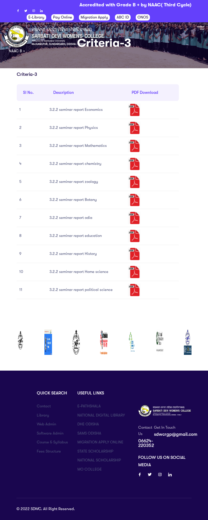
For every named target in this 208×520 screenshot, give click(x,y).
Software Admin (50, 433)
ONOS (142, 17)
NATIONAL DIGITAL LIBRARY (101, 415)
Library (43, 415)
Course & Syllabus (52, 442)
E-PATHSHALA (89, 406)
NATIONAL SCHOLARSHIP (99, 460)
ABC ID (123, 17)
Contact (44, 406)
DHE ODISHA (88, 424)
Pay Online (62, 17)
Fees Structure (49, 451)
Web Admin (46, 424)
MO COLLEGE (89, 469)
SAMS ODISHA (89, 433)
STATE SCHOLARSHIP (95, 451)
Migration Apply (94, 17)
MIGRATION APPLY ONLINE (100, 442)
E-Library (36, 17)
